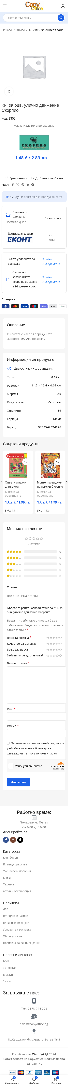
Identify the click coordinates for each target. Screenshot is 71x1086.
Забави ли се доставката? (25, 655)
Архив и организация (17, 891)
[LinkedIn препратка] (27, 184)
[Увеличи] (9, 91)
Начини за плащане (16, 923)
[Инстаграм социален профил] (13, 840)
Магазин (8, 974)
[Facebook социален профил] (12, 184)
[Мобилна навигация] (5, 6)
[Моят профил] (63, 6)
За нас (7, 981)
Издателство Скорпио (38, 125)
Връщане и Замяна (16, 916)
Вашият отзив (18, 663)
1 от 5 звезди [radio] (47, 637)
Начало (7, 30)
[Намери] (61, 17)
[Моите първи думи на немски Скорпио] (50, 466)
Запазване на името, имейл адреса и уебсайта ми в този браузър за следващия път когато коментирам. (35, 748)
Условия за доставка (17, 929)
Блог (6, 961)
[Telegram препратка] (32, 184)
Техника (8, 884)
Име (11, 709)
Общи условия (12, 936)
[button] (67, 482)
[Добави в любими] (25, 461)
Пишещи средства (15, 864)
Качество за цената (21, 643)
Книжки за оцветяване (46, 30)
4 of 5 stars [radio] (57, 637)
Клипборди (10, 857)
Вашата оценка (19, 638)
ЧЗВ (5, 909)
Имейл (13, 726)
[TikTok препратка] (20, 840)
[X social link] (17, 184)
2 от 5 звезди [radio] (50, 637)
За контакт (10, 968)
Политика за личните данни (21, 943)
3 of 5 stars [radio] (54, 637)
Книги (20, 30)
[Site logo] (34, 5)
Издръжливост (17, 649)
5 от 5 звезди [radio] (60, 637)
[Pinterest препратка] (22, 184)
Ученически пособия (17, 871)
